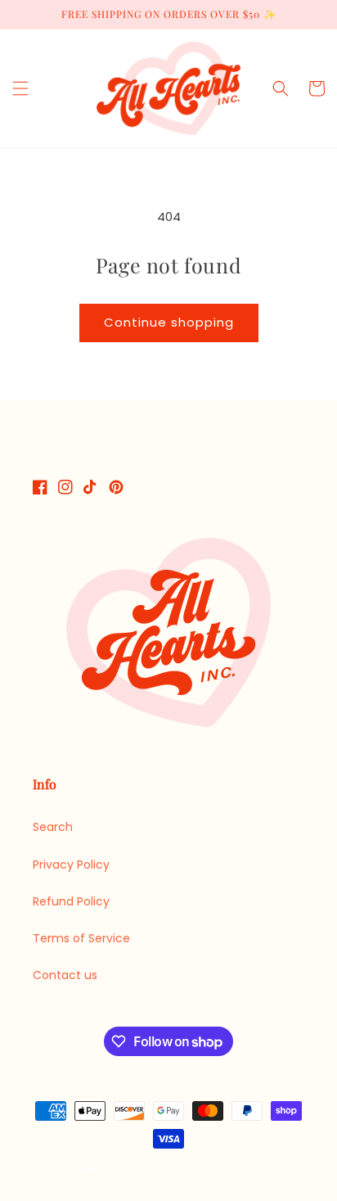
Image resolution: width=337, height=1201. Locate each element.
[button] (20, 88)
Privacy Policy (71, 864)
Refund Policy (71, 901)
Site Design (174, 1168)
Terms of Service (81, 938)
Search (53, 827)
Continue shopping (169, 322)
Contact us (65, 975)
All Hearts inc (94, 1168)
